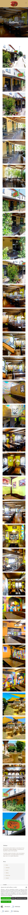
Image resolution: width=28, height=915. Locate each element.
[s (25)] (14, 632)
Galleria (7, 872)
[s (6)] (14, 176)
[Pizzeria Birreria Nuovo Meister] (14, 3)
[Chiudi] (26, 887)
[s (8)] (14, 224)
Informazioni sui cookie (21, 898)
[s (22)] (14, 560)
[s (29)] (14, 728)
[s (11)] (14, 296)
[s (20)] (14, 512)
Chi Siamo (8, 867)
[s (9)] (14, 248)
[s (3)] (14, 104)
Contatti (7, 878)
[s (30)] (14, 752)
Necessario (7, 906)
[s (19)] (14, 488)
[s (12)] (14, 320)
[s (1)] (14, 56)
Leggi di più (10, 895)
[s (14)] (14, 368)
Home (7, 865)
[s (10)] (14, 272)
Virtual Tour (8, 875)
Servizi (7, 870)
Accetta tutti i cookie (6, 901)
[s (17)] (14, 440)
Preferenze (17, 906)
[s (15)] (14, 392)
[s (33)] (14, 824)
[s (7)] (14, 200)
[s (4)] (14, 128)
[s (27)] (14, 680)
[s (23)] (14, 584)
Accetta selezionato (6, 898)
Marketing (16, 911)
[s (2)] (14, 80)
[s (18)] (14, 464)
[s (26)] (14, 656)
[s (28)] (14, 704)
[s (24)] (14, 608)
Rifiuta (13, 898)
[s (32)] (14, 800)
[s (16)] (14, 416)
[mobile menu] (26, 3)
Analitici (7, 911)
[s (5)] (14, 152)
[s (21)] (14, 536)
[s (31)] (14, 776)
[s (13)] (14, 344)
